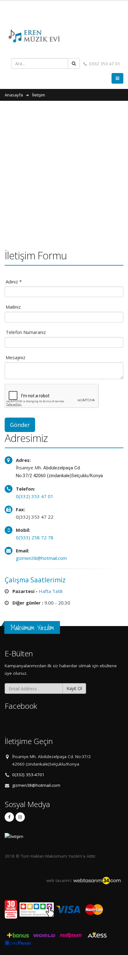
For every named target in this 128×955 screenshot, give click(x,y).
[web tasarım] (97, 880)
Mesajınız (15, 357)
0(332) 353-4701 (28, 774)
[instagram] (20, 817)
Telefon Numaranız (26, 332)
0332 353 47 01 (104, 63)
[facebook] (9, 817)
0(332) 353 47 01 (34, 496)
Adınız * (14, 281)
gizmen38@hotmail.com (41, 558)
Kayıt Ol (74, 688)
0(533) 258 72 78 (34, 537)
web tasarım (58, 880)
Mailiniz (13, 307)
